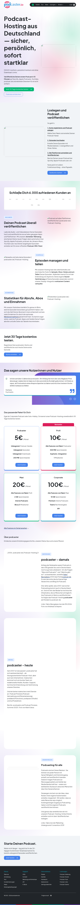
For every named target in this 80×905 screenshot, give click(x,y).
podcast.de (66, 577)
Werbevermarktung (11, 317)
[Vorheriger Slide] (70, 399)
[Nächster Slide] (75, 399)
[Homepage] (14, 4)
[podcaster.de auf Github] (51, 895)
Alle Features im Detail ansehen (15, 528)
